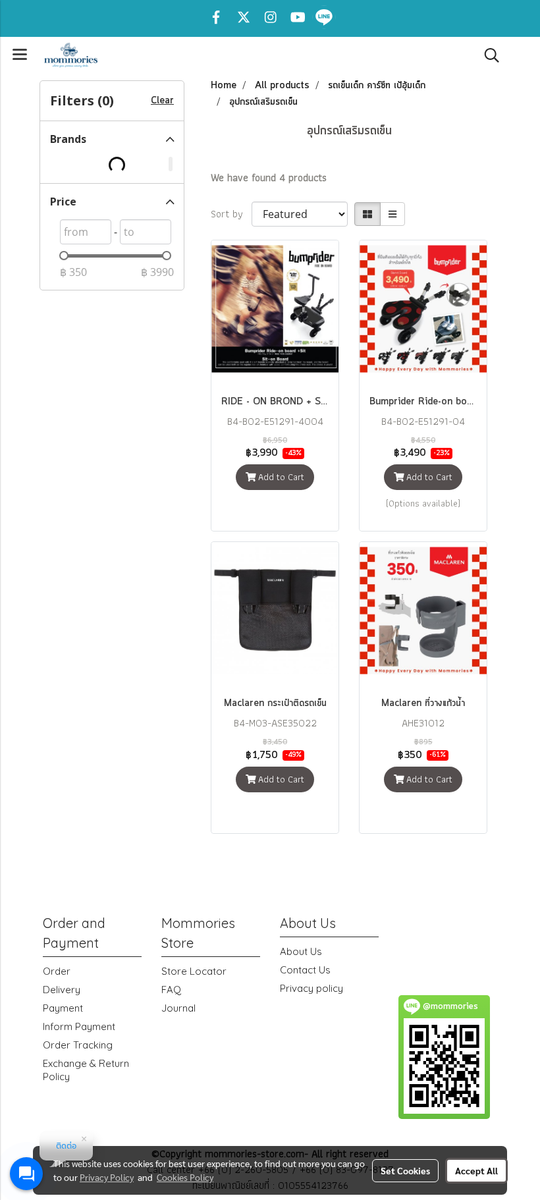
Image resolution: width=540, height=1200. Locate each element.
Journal (178, 1008)
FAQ (171, 989)
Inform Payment (79, 1026)
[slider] (63, 255)
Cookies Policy (185, 1177)
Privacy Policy (107, 1177)
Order (56, 971)
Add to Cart (280, 477)
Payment (63, 1008)
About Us (301, 951)
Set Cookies (405, 1170)
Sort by (231, 214)
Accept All (476, 1170)
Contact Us (305, 970)
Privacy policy (311, 988)
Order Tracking (78, 1045)
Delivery (61, 989)
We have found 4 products (269, 178)
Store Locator (194, 971)
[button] (487, 55)
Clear (162, 101)
